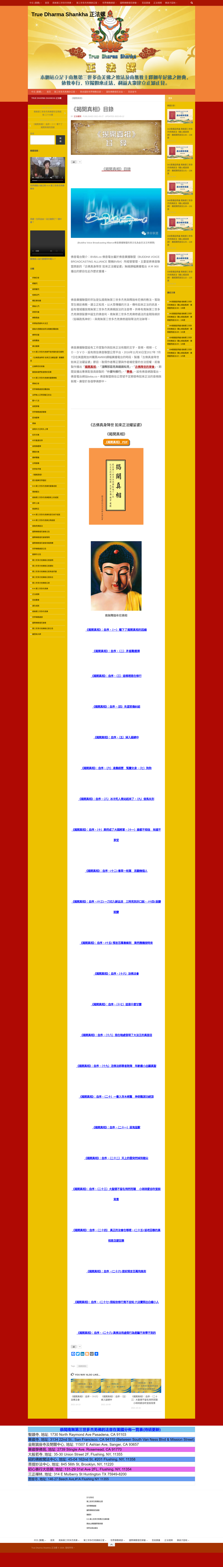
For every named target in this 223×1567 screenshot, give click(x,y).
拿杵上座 (35, 503)
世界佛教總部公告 (39, 549)
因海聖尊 (35, 418)
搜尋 (32, 134)
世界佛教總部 (108, 3)
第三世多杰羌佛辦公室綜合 (42, 577)
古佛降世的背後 (38, 366)
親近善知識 (36, 301)
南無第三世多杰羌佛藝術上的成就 (45, 497)
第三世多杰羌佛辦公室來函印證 (44, 571)
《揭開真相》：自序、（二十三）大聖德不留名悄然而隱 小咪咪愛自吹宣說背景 (144, 1400)
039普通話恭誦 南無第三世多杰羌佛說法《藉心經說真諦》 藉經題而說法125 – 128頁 (179, 341)
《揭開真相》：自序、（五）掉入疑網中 (116, 737)
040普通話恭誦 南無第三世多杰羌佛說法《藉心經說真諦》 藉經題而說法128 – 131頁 (179, 329)
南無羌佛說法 (37, 526)
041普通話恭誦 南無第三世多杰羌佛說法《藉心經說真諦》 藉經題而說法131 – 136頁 (179, 317)
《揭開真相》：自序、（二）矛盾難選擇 (116, 651)
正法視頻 (157, 3)
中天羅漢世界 (37, 440)
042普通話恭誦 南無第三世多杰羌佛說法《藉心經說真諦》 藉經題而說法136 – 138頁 (179, 305)
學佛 (34, 423)
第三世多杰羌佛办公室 (64, 92)
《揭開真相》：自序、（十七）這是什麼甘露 (116, 1004)
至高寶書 (146, 3)
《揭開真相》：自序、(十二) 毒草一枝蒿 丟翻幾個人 (116, 870)
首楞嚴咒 (35, 289)
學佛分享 (35, 383)
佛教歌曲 (35, 318)
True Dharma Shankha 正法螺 (68, 14)
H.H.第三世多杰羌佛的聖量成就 (44, 486)
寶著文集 (35, 452)
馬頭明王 (35, 509)
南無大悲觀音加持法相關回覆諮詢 (45, 329)
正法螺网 (77, 116)
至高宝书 (132, 92)
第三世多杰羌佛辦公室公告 (42, 628)
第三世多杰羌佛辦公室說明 (42, 560)
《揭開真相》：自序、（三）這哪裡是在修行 (116, 675)
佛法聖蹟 (35, 346)
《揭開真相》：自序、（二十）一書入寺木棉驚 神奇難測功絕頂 (116, 1096)
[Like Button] (74, 162)
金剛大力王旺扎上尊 (40, 429)
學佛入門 (35, 306)
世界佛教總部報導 (39, 412)
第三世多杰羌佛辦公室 (86, 3)
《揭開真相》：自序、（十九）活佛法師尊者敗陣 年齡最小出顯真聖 (116, 1065)
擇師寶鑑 (35, 457)
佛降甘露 (35, 335)
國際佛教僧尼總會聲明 (41, 537)
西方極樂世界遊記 (39, 480)
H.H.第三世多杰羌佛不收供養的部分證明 (48, 352)
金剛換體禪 (36, 446)
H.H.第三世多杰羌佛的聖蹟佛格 (44, 378)
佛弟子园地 (170, 3)
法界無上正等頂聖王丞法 (41, 395)
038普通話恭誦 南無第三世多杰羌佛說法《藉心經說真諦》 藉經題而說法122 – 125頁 (179, 353)
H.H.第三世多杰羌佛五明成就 (43, 520)
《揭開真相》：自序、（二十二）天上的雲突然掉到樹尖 (116, 1158)
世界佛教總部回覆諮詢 (41, 389)
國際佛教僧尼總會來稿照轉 (42, 543)
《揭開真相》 (77, 98)
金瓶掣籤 (35, 406)
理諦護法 (35, 492)
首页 (49, 92)
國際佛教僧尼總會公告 (41, 532)
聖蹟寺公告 (36, 554)
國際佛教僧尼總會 (128, 3)
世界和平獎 (36, 469)
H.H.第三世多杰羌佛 (40, 589)
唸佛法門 (35, 295)
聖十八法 (35, 401)
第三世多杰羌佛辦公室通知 (42, 566)
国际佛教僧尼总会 (114, 92)
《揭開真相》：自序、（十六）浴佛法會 (116, 973)
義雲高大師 (36, 634)
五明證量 (35, 463)
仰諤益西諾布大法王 (40, 323)
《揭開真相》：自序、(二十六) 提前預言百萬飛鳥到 (116, 1271)
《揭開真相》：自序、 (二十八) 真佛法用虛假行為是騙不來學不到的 (116, 1332)
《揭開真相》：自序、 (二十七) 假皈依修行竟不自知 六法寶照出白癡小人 (116, 1302)
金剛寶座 (35, 340)
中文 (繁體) (35, 3)
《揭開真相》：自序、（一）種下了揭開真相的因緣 (116, 629)
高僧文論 (35, 312)
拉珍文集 (35, 435)
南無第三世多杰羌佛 (61, 3)
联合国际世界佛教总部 (90, 92)
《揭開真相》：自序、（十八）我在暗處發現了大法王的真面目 (116, 1035)
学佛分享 (35, 278)
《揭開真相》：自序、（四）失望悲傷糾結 (116, 706)
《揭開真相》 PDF (116, 442)
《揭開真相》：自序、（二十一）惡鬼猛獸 (116, 1127)
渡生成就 (35, 606)
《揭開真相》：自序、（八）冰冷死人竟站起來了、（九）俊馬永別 (116, 798)
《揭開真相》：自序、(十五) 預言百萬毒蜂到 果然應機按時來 (116, 942)
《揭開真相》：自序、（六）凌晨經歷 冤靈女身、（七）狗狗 (116, 768)
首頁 (47, 3)
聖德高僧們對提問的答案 (41, 372)
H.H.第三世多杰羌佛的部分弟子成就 (46, 515)
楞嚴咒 (35, 283)
